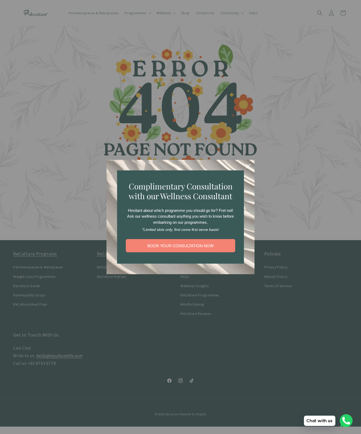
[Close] (248, 166)
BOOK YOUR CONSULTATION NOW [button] (180, 245)
